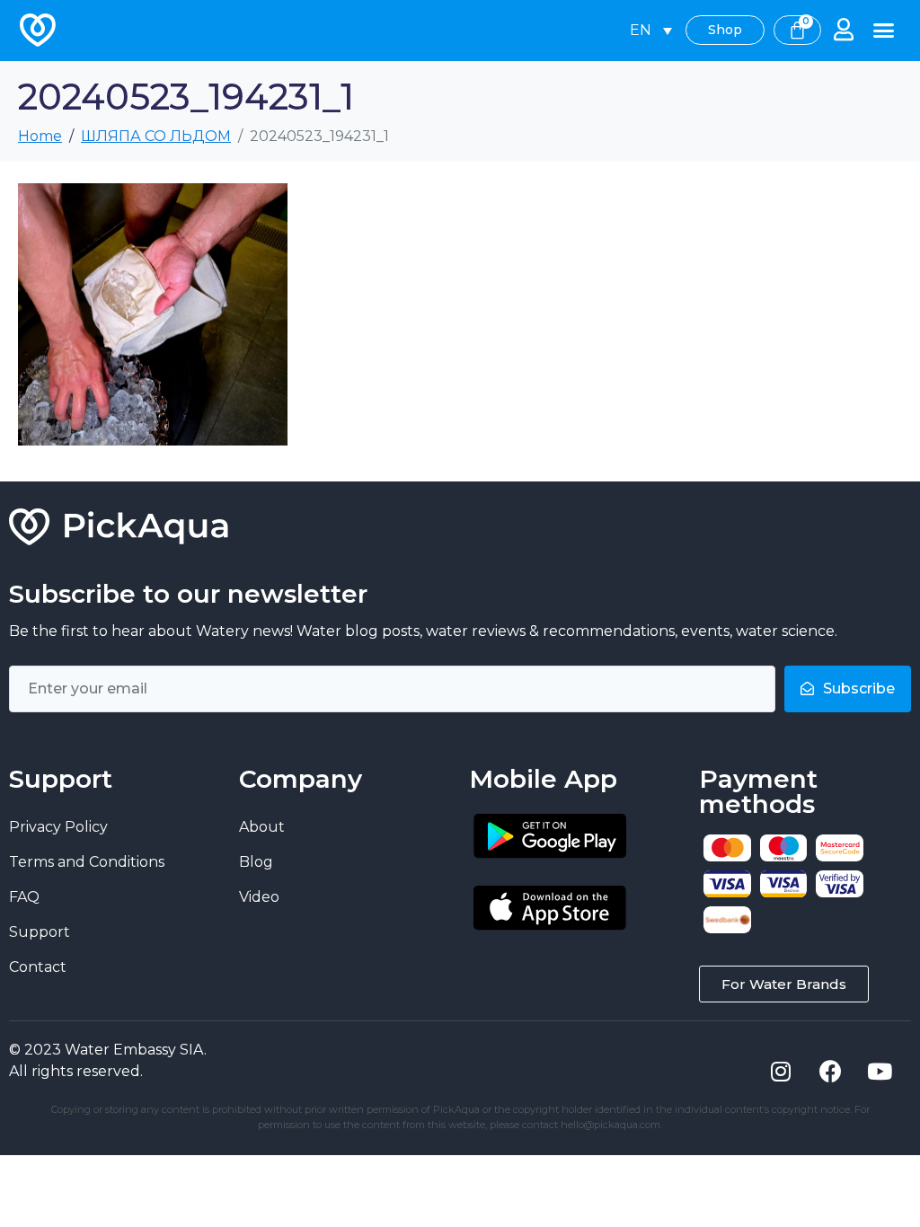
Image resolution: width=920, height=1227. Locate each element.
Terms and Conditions (86, 861)
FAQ (24, 896)
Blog (256, 861)
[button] (884, 30)
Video (259, 896)
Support (39, 931)
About (262, 826)
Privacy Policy (58, 826)
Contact (37, 966)
